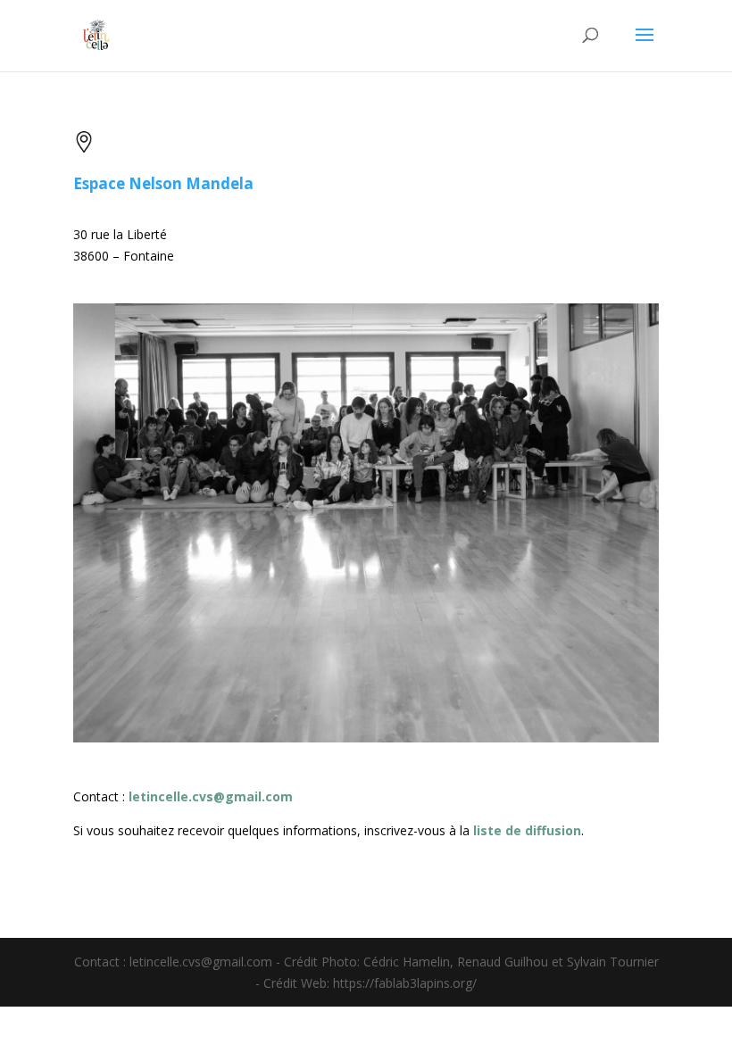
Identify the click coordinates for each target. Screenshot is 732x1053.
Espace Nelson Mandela (163, 183)
